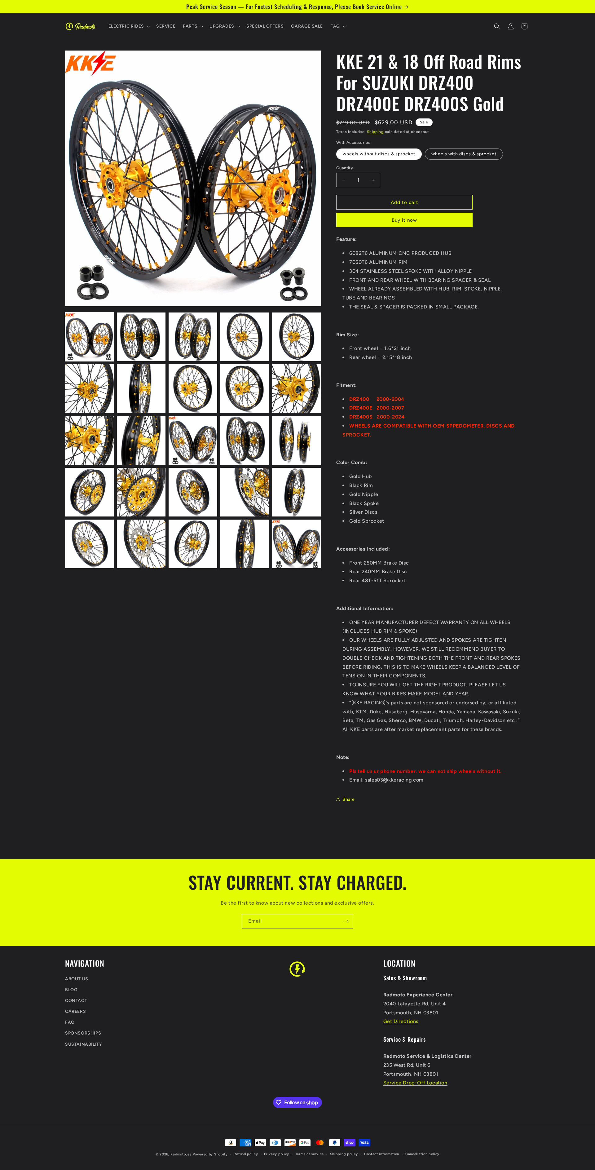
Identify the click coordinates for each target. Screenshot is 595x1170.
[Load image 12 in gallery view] (141, 440)
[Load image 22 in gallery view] (141, 544)
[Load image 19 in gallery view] (244, 492)
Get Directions (400, 1021)
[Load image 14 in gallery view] (244, 440)
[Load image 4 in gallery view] (244, 336)
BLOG (71, 989)
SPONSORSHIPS (83, 1033)
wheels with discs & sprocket (463, 154)
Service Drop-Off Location (415, 1083)
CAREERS (75, 1011)
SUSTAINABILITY (83, 1044)
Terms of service (309, 1154)
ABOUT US (76, 979)
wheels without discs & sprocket (379, 154)
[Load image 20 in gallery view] (296, 492)
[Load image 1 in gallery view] (89, 336)
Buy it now (404, 220)
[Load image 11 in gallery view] (89, 440)
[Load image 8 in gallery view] (193, 388)
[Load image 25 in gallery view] (296, 544)
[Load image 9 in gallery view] (244, 388)
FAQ (70, 1022)
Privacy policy (276, 1154)
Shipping (375, 132)
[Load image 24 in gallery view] (244, 544)
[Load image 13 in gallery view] (193, 440)
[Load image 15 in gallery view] (296, 440)
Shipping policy (344, 1154)
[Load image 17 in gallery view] (141, 492)
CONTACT (76, 1000)
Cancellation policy (422, 1154)
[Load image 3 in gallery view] (193, 336)
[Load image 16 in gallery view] (89, 492)
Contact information (381, 1154)
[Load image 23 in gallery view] (193, 544)
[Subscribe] (346, 921)
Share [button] (348, 799)
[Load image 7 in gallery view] (141, 388)
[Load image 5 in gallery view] (296, 336)
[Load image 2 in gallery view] (141, 336)
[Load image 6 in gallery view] (89, 388)
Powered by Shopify (210, 1154)
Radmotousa (181, 1154)
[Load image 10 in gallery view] (296, 388)
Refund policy (246, 1154)
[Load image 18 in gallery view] (193, 492)
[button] (128, 26)
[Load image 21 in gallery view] (89, 544)
